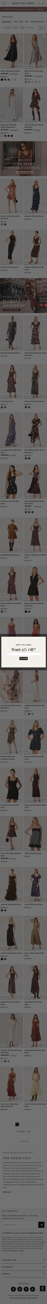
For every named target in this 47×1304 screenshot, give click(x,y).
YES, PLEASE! (23, 658)
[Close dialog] (44, 638)
